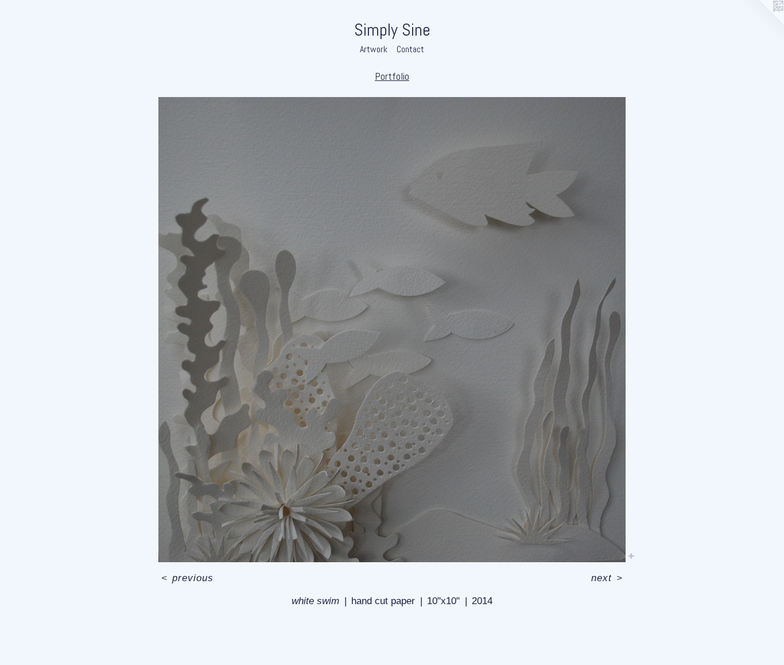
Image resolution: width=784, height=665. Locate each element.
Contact (410, 49)
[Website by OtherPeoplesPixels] (761, 23)
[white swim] (391, 330)
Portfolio (392, 76)
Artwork (373, 49)
